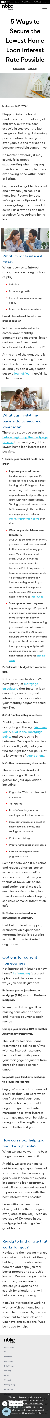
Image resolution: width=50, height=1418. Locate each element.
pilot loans (19, 732)
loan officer (22, 373)
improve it (37, 596)
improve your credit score (24, 518)
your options (35, 755)
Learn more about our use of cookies (24, 1404)
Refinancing (21, 973)
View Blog (32, 68)
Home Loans (19, 68)
